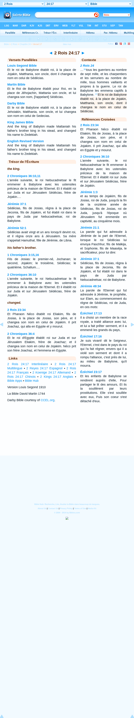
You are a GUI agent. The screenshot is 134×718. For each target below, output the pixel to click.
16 (85, 69)
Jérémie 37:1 (16, 204)
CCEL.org (47, 400)
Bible (6, 44)
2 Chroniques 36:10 (21, 274)
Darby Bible (16, 103)
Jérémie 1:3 (89, 192)
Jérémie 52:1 (16, 228)
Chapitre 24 (25, 44)
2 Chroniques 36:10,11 (23, 176)
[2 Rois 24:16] (4, 332)
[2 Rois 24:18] (129, 332)
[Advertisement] (67, 433)
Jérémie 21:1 (89, 227)
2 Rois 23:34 (16, 310)
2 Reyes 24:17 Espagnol (44, 368)
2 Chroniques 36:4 (21, 334)
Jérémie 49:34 (90, 286)
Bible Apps (14, 380)
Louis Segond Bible (22, 65)
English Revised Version (25, 141)
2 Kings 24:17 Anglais (56, 376)
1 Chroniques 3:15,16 (23, 255)
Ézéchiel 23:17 (91, 372)
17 (96, 94)
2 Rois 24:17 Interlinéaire (27, 364)
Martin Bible (16, 84)
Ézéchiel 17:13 (91, 313)
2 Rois (14, 44)
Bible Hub (32, 380)
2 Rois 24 (87, 65)
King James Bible (20, 122)
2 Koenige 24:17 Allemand (51, 372)
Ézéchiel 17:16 (91, 336)
